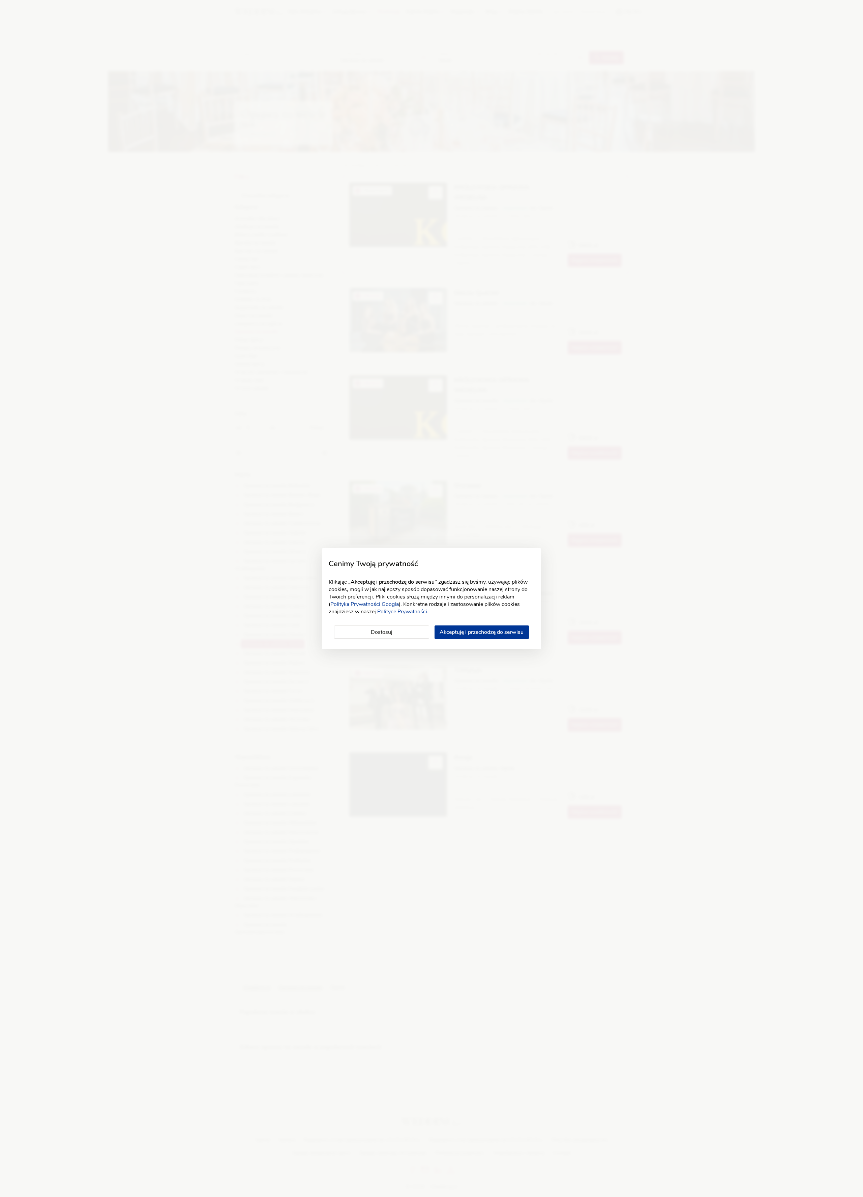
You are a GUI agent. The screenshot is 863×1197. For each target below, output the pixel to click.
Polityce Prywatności (402, 611)
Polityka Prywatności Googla (364, 604)
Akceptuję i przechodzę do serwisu (482, 632)
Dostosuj (381, 632)
